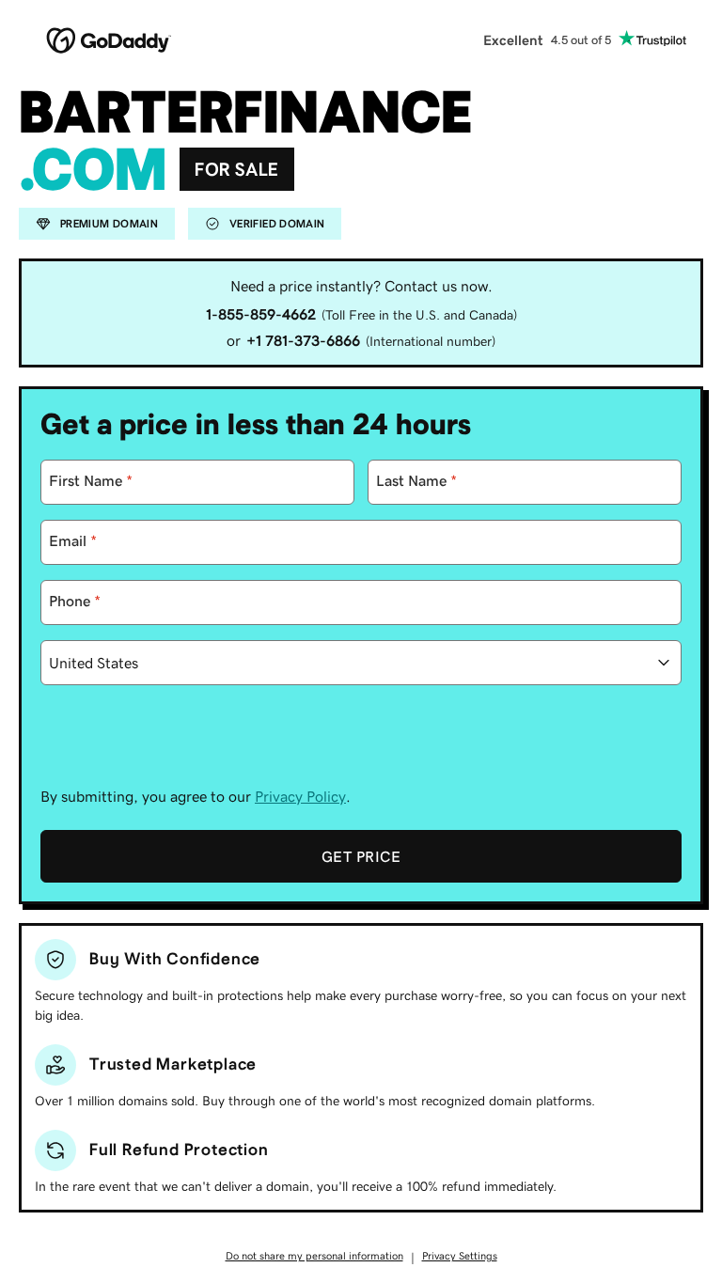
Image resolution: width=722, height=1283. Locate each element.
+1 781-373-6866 (303, 340)
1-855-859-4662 (261, 313)
